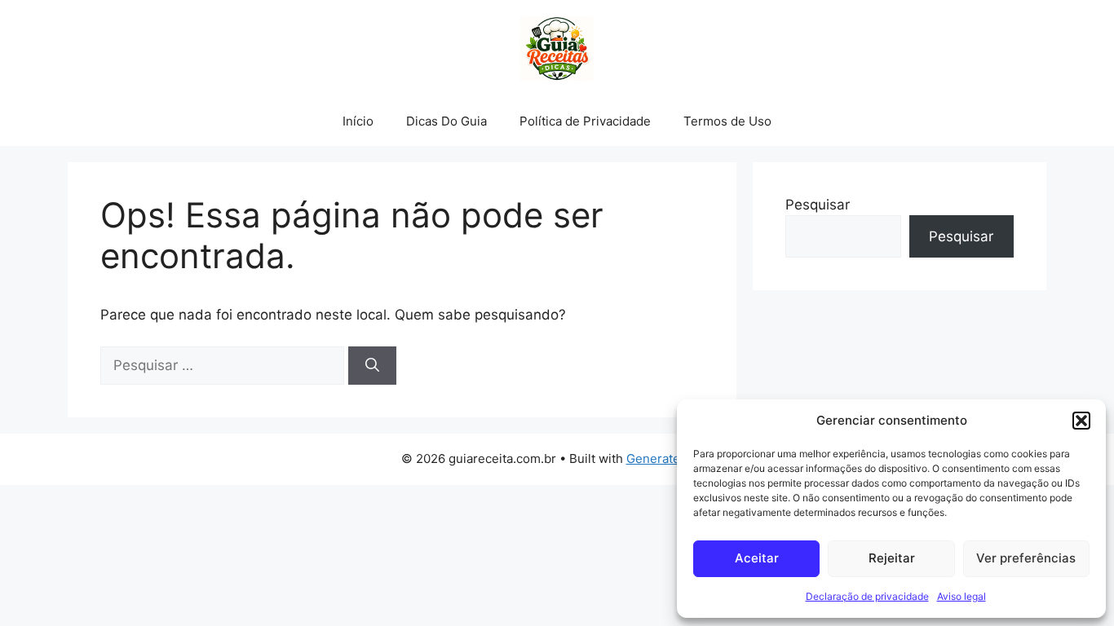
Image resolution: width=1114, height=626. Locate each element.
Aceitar (757, 558)
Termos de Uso (727, 121)
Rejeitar (892, 558)
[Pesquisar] (372, 366)
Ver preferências (1026, 558)
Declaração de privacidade (867, 596)
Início (358, 121)
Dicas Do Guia (446, 121)
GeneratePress (670, 458)
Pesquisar (817, 204)
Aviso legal (961, 596)
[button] (1081, 420)
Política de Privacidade (585, 121)
